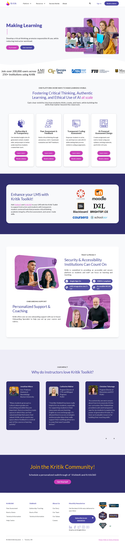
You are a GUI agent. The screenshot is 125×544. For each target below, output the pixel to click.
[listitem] (23, 408)
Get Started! (62, 482)
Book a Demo (10, 512)
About (65, 3)
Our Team (56, 512)
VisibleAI (17, 205)
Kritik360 (28, 205)
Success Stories (54, 3)
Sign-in (99, 3)
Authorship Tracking (36, 508)
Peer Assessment (12, 508)
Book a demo (111, 3)
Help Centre (10, 520)
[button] (27, 3)
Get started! (27, 47)
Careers (55, 520)
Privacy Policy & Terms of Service (109, 539)
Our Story (56, 508)
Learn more (21, 153)
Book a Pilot (33, 512)
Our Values (56, 516)
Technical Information (13, 516)
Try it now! (13, 47)
